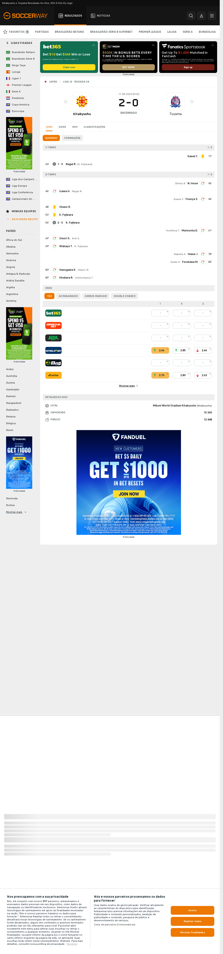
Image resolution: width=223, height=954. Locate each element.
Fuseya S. (192, 199)
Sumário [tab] (51, 137)
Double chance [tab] (124, 296)
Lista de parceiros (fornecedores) (114, 924)
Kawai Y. (179, 199)
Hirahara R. (66, 277)
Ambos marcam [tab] (96, 296)
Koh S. (76, 238)
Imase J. (193, 254)
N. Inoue (193, 183)
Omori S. (64, 238)
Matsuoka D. (190, 230)
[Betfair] (53, 375)
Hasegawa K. (67, 270)
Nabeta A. (180, 254)
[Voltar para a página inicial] (27, 15)
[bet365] (53, 313)
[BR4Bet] (53, 362)
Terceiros (71, 943)
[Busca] (191, 15)
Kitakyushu (82, 114)
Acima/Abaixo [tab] (68, 296)
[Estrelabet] (53, 350)
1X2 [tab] (49, 296)
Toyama (175, 114)
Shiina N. (180, 183)
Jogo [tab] (49, 126)
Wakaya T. (66, 246)
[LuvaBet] (53, 337)
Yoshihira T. (173, 230)
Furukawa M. (190, 262)
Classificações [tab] (94, 126)
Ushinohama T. (84, 277)
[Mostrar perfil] (82, 101)
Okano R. (83, 270)
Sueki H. (175, 262)
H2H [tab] (75, 126)
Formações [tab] (72, 137)
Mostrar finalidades (192, 932)
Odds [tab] (62, 126)
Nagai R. (77, 191)
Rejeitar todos (193, 921)
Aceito (192, 910)
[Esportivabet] (53, 325)
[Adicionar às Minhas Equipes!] (65, 101)
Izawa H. (64, 191)
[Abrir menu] (212, 15)
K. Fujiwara (84, 164)
